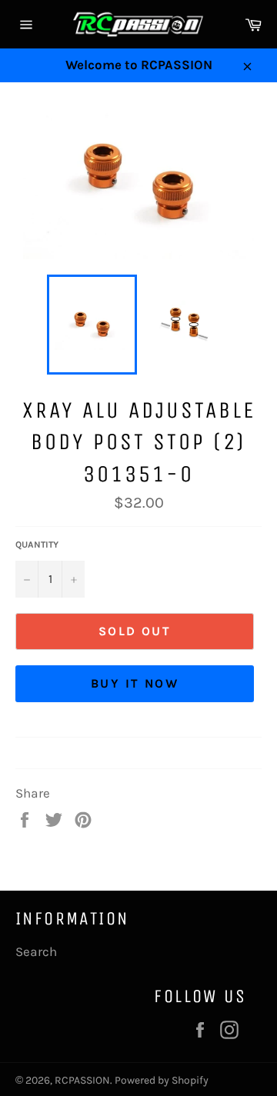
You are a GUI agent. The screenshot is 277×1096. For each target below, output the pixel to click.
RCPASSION (82, 1080)
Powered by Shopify (162, 1080)
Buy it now (135, 683)
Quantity (36, 544)
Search (36, 951)
